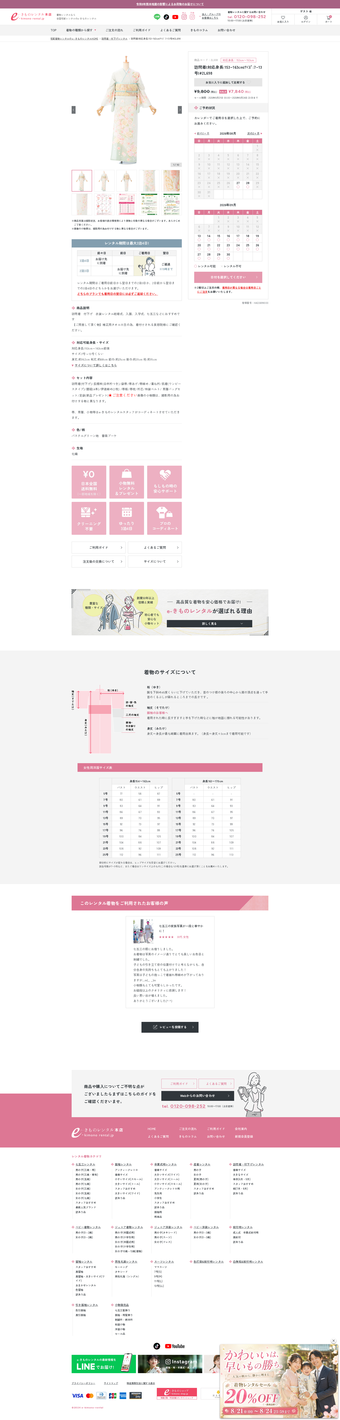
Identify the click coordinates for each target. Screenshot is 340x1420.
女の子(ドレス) (163, 1242)
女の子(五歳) (83, 1193)
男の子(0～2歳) (84, 1232)
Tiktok (166, 17)
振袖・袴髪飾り (124, 1315)
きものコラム (188, 1136)
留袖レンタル (84, 1261)
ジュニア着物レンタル (129, 1227)
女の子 (197, 1174)
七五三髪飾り (122, 1310)
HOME (152, 1129)
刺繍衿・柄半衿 (124, 1320)
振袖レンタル (123, 1164)
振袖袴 (158, 1212)
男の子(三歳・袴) (85, 1170)
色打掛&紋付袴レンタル (209, 1261)
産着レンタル (202, 1164)
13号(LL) (159, 1286)
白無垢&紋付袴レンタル (248, 1261)
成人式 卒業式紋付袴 (246, 1232)
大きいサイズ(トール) (127, 1184)
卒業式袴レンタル (165, 1164)
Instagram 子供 (192, 17)
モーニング (121, 1267)
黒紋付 (237, 1237)
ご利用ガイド (216, 1129)
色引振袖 (81, 1310)
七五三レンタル (85, 1164)
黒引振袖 (81, 1315)
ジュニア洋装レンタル (168, 1227)
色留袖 (79, 1290)
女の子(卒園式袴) (125, 1242)
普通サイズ (121, 1174)
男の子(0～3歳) (202, 1232)
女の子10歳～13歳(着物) (128, 1251)
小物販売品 (122, 1305)
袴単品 (158, 1217)
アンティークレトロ (126, 1170)
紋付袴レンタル (243, 1227)
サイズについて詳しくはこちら (96, 365)
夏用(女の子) (201, 1184)
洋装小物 (120, 1329)
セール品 (120, 1334)
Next (180, 110)
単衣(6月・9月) (241, 1179)
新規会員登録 (244, 1136)
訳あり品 (81, 1212)
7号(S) (158, 1272)
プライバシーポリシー (83, 1383)
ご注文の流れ (188, 1129)
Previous (74, 110)
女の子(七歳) (83, 1198)
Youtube (175, 17)
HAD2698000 (261, 302)
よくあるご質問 (158, 1136)
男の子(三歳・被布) (87, 1174)
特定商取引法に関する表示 (141, 1383)
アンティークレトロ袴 (167, 1188)
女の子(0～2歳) (84, 1237)
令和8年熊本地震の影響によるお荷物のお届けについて (170, 4)
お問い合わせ (216, 1136)
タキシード (121, 1272)
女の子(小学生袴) (125, 1246)
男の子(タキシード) (165, 1232)
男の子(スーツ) (163, 1237)
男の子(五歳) (83, 1179)
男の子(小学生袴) (125, 1237)
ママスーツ (160, 1267)
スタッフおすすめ (86, 1202)
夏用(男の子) (201, 1179)
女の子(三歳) (83, 1188)
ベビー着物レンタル (88, 1227)
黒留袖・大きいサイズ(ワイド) (90, 1278)
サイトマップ (111, 1383)
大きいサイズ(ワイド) (127, 1193)
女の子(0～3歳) (202, 1237)
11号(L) (158, 1281)
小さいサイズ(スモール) (128, 1179)
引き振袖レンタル (87, 1305)
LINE (157, 17)
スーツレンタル (164, 1261)
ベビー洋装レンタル (206, 1227)
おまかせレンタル (86, 1285)
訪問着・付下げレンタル (248, 1164)
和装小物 (120, 1324)
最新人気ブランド (86, 1207)
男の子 (197, 1170)
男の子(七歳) (83, 1184)
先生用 (158, 1193)
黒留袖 (79, 1272)
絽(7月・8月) (240, 1188)
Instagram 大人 (184, 17)
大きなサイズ (240, 1174)
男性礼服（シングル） (127, 1276)
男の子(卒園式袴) (125, 1232)
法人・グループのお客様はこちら (211, 15)
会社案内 (241, 1129)
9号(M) (158, 1276)
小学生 (158, 1198)
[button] (333, 1340)
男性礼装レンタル (126, 1261)
